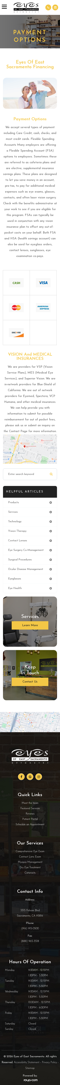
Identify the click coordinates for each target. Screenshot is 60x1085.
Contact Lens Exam (30, 856)
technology (15, 521)
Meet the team (30, 803)
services (13, 512)
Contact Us (30, 681)
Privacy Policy (49, 1062)
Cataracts (30, 873)
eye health (15, 588)
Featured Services (30, 808)
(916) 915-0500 (30, 928)
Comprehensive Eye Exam (30, 851)
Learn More (30, 625)
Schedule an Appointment (30, 824)
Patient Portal (30, 819)
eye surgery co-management (26, 550)
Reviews (30, 813)
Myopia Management (30, 862)
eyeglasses (14, 578)
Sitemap (30, 1068)
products (13, 502)
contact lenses (17, 540)
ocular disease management (25, 569)
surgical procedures (20, 559)
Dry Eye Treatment (30, 867)
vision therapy (17, 531)
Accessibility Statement (26, 1062)
